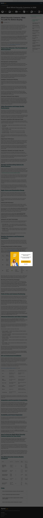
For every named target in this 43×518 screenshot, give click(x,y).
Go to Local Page (25, 261)
